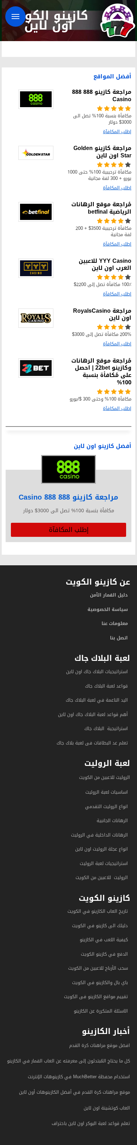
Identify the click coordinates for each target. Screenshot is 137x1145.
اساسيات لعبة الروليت (106, 792)
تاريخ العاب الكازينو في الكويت (97, 911)
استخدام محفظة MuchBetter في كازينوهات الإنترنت (79, 1076)
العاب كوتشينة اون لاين (107, 1108)
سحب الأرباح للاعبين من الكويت (98, 968)
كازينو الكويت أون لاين (48, 20)
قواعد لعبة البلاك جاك (106, 686)
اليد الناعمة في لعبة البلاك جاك (97, 700)
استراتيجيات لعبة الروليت (103, 863)
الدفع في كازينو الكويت (104, 954)
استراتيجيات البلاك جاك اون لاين (97, 671)
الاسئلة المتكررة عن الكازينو (100, 1011)
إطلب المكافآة (69, 530)
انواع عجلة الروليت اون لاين (101, 849)
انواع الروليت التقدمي (106, 806)
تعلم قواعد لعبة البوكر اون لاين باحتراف (91, 1123)
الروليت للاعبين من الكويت (104, 777)
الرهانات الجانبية (112, 820)
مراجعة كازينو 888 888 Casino (68, 497)
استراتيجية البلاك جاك (106, 728)
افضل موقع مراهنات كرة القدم (99, 1045)
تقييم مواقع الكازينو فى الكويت (96, 996)
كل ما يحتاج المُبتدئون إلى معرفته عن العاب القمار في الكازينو (68, 1060)
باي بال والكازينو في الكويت (100, 982)
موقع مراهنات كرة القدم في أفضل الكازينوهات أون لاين (74, 1092)
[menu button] (15, 16)
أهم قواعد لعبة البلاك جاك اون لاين (93, 714)
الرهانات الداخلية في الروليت (99, 835)
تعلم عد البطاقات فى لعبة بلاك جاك (92, 743)
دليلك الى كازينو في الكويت (100, 925)
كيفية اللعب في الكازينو (104, 939)
